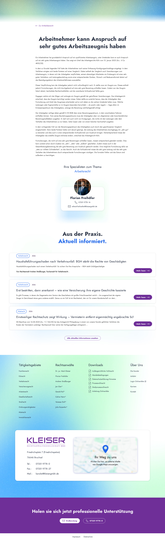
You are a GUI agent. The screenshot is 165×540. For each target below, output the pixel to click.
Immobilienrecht (25, 417)
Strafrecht (22, 402)
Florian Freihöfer (82, 198)
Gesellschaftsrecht (25, 397)
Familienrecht (24, 371)
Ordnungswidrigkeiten (27, 407)
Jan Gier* (59, 386)
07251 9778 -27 (43, 468)
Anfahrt (133, 376)
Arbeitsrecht (23, 391)
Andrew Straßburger (63, 381)
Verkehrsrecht (24, 381)
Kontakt (133, 391)
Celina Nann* (60, 397)
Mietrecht (22, 412)
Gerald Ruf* (60, 391)
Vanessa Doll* (60, 402)
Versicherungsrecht (26, 386)
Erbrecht (22, 376)
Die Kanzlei (134, 371)
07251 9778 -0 (43, 463)
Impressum (76, 536)
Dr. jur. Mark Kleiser (62, 371)
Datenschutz (88, 536)
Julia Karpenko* (61, 407)
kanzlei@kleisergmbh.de (47, 473)
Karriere (133, 386)
